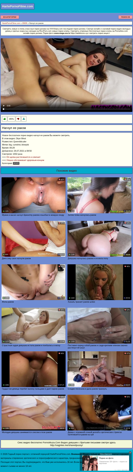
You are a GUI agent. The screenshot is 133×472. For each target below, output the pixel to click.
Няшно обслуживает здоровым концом (25, 160)
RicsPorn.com (45, 31)
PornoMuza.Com (51, 442)
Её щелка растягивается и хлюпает (23, 157)
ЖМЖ (16, 163)
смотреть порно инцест (99, 33)
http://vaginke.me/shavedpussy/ (66, 445)
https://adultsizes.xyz (80, 33)
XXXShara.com (56, 29)
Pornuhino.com (121, 31)
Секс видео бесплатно (30, 442)
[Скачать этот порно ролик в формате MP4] (23, 119)
